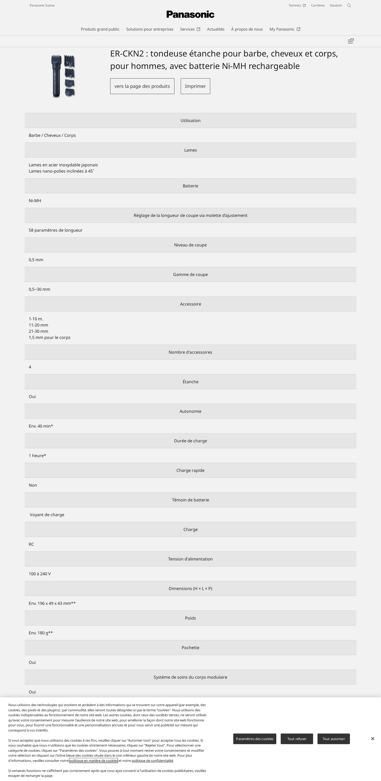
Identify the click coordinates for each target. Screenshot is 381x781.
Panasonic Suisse (42, 5)
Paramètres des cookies (254, 738)
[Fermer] (372, 738)
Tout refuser (297, 738)
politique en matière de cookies (93, 760)
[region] (190, 739)
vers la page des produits (142, 86)
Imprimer (195, 86)
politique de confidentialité (152, 760)
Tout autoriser (334, 738)
